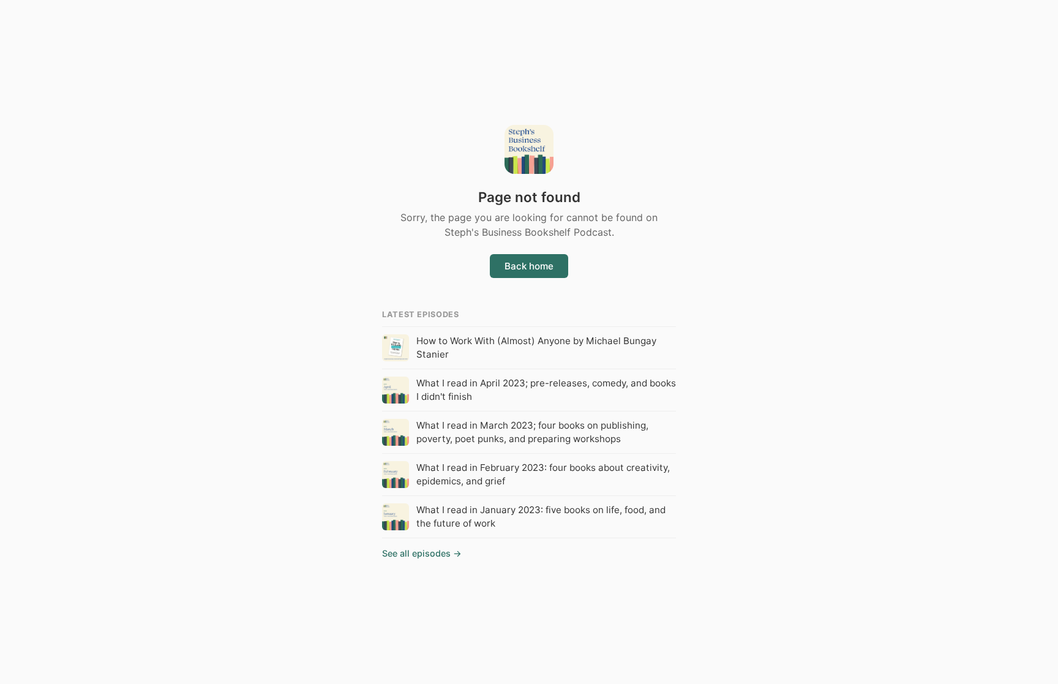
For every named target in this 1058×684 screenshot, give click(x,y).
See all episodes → (422, 553)
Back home (529, 266)
